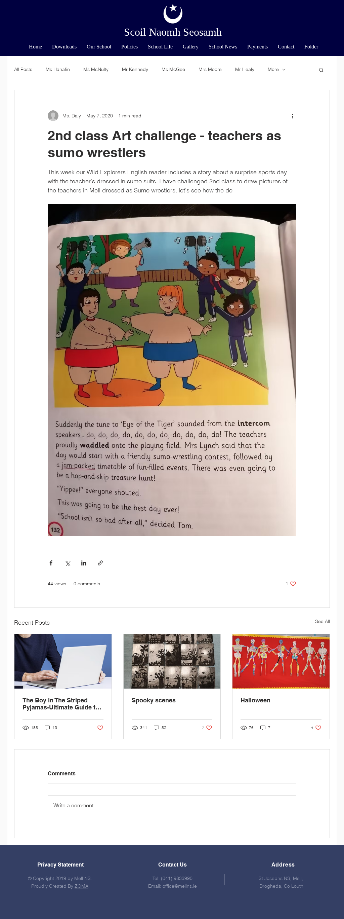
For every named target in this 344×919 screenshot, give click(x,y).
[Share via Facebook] (51, 563)
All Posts (23, 69)
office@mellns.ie (180, 886)
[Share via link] (100, 563)
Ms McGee (173, 69)
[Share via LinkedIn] (84, 563)
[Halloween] (281, 661)
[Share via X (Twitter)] (67, 563)
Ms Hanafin (58, 69)
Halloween (255, 700)
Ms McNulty (96, 69)
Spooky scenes (154, 700)
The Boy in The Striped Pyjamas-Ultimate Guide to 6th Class (61, 704)
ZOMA (81, 886)
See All (322, 621)
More (273, 69)
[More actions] (292, 116)
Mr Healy (244, 69)
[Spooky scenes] (172, 661)
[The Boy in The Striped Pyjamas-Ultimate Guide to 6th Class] (63, 661)
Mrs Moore (210, 69)
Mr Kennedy (135, 69)
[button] (99, 46)
